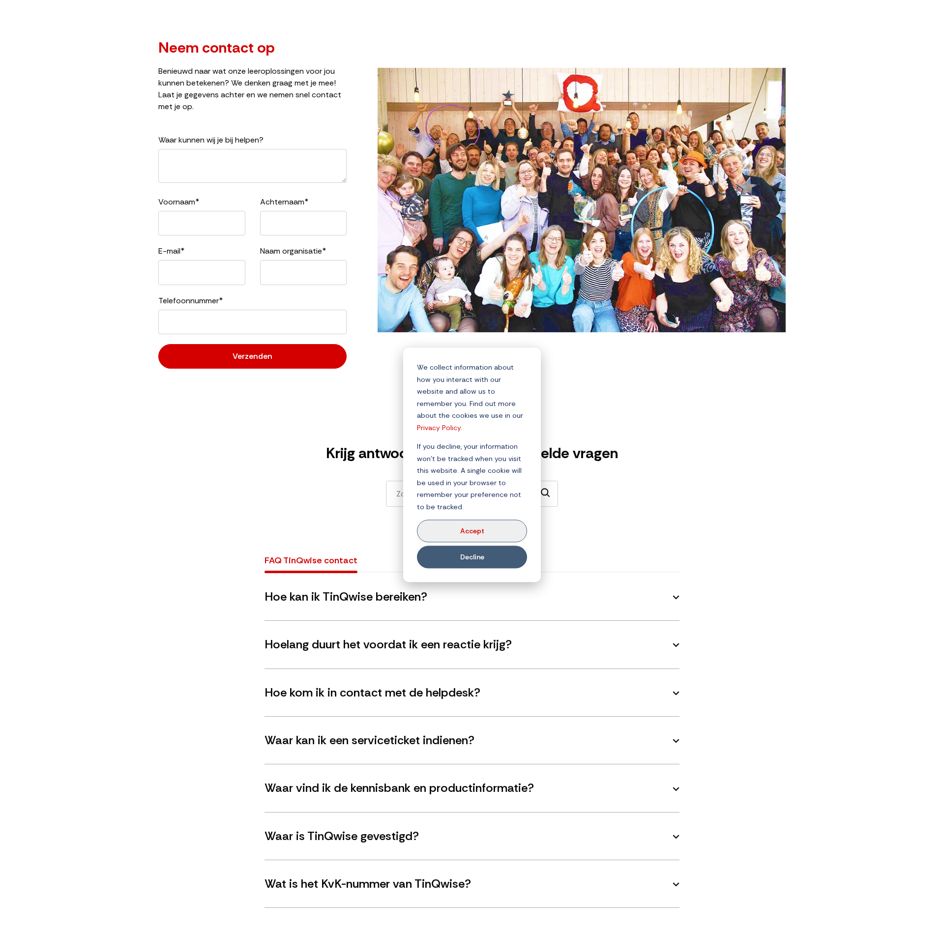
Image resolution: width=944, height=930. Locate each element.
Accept (472, 530)
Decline (472, 556)
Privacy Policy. (439, 427)
